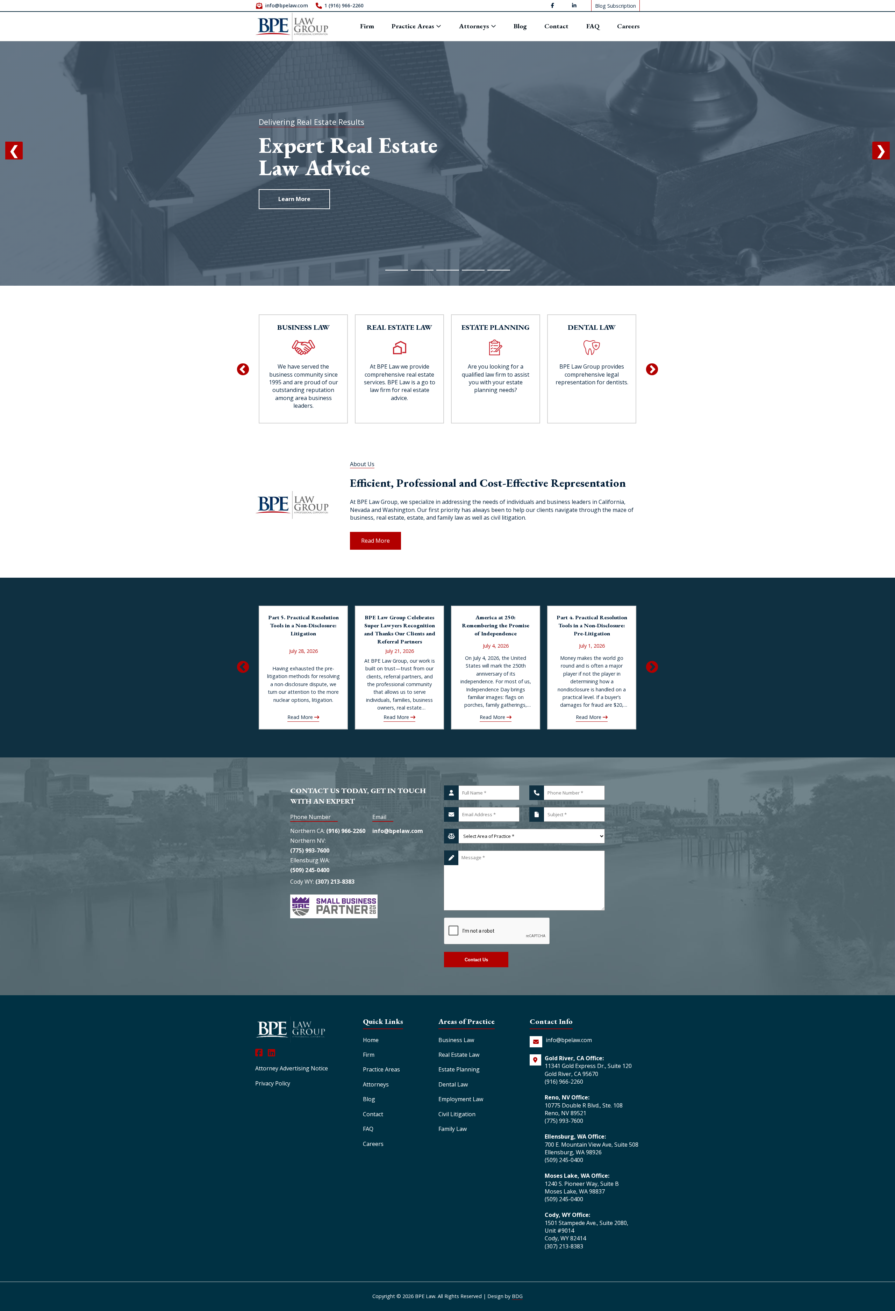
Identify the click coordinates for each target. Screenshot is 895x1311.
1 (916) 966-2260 (344, 5)
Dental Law (453, 1084)
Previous (243, 370)
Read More (375, 540)
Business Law (456, 1040)
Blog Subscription (615, 5)
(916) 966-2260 (345, 831)
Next (652, 370)
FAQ (593, 26)
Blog (520, 26)
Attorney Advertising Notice (291, 1068)
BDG (517, 1296)
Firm (367, 26)
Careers (628, 26)
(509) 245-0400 (309, 870)
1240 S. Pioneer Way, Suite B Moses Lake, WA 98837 (582, 1187)
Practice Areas (414, 26)
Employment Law (460, 1099)
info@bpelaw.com (286, 5)
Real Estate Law (458, 1055)
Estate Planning (459, 1069)
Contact (556, 26)
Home (371, 1040)
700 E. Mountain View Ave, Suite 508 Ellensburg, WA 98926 (591, 1148)
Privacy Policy (272, 1083)
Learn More (294, 199)
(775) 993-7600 (309, 850)
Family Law (452, 1129)
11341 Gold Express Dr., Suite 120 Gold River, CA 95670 (588, 1069)
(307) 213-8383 (335, 881)
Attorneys (475, 26)
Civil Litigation (456, 1114)
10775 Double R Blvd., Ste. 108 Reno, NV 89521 (584, 1109)
